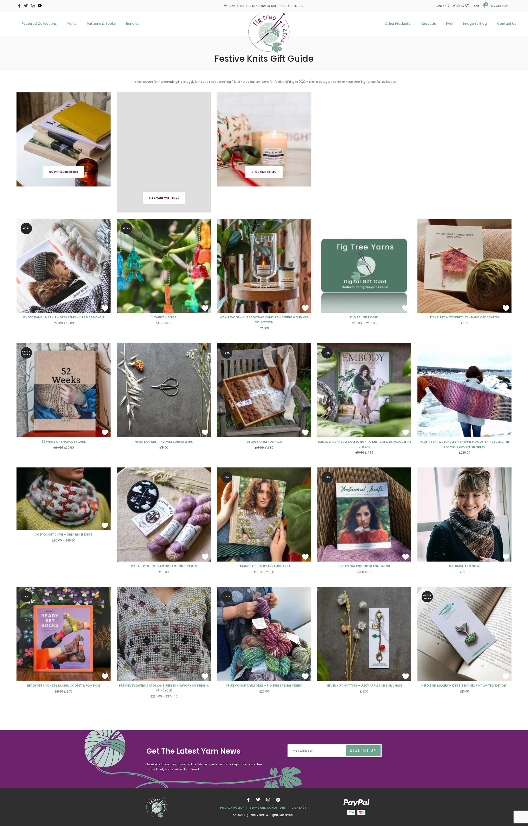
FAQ (449, 23)
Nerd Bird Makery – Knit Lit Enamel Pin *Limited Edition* (464, 685)
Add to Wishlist (105, 308)
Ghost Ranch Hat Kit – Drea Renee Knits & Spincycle (63, 317)
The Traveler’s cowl (464, 566)
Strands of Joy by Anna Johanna (264, 566)
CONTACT (299, 808)
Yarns (72, 23)
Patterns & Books (101, 23)
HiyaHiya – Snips (163, 317)
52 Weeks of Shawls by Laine (64, 442)
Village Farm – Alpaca (264, 442)
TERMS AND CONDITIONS (268, 808)
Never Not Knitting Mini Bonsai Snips (164, 442)
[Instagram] (268, 799)
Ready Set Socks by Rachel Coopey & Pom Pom (63, 685)
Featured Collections (39, 23)
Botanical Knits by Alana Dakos (364, 566)
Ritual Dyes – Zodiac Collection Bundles (164, 566)
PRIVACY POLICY (232, 808)
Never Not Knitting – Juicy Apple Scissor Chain (364, 685)
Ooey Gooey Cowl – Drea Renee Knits (63, 534)
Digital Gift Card (364, 317)
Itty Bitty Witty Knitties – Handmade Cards (464, 317)
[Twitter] (258, 799)
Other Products (397, 23)
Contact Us (506, 23)
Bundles (132, 23)
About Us (428, 23)
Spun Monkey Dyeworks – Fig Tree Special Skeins (264, 685)
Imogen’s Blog (475, 23)
